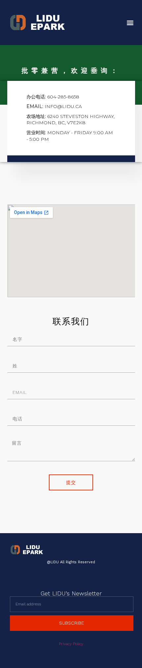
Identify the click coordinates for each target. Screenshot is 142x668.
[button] (129, 22)
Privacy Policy (71, 643)
